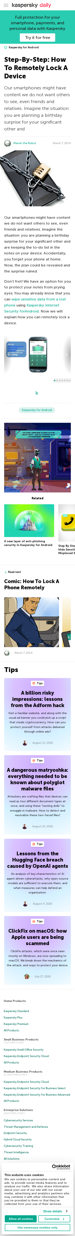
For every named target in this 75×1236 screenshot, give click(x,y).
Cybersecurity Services (18, 1120)
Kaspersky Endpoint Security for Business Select (35, 1088)
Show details (52, 1211)
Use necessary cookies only (38, 1227)
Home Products (15, 1001)
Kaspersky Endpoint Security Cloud (26, 1056)
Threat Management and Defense (26, 1126)
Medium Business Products (23, 1071)
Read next (14, 572)
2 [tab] (57, 380)
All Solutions (12, 1158)
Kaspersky (35, 305)
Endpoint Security (15, 1133)
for (22, 311)
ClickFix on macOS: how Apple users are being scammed (37, 937)
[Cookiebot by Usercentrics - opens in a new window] (53, 1167)
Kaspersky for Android (23, 47)
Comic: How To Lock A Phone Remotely (31, 584)
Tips (39, 683)
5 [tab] (64, 380)
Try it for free (37, 37)
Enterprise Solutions (18, 1110)
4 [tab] (62, 380)
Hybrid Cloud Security (18, 1139)
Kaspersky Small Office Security (24, 1049)
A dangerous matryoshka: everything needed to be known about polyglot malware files (37, 779)
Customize (52, 1218)
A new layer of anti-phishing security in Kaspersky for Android (28, 543)
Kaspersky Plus (13, 1017)
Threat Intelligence (16, 1152)
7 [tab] (69, 380)
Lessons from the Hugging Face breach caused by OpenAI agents (37, 860)
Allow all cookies (21, 1218)
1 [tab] (54, 380)
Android (32, 311)
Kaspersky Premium (16, 1024)
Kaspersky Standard (16, 1011)
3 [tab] (59, 380)
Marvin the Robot (24, 143)
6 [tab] (67, 380)
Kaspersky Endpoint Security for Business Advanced (37, 1094)
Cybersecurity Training (18, 1145)
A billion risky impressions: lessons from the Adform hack (37, 699)
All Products (11, 1030)
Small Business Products (21, 1039)
